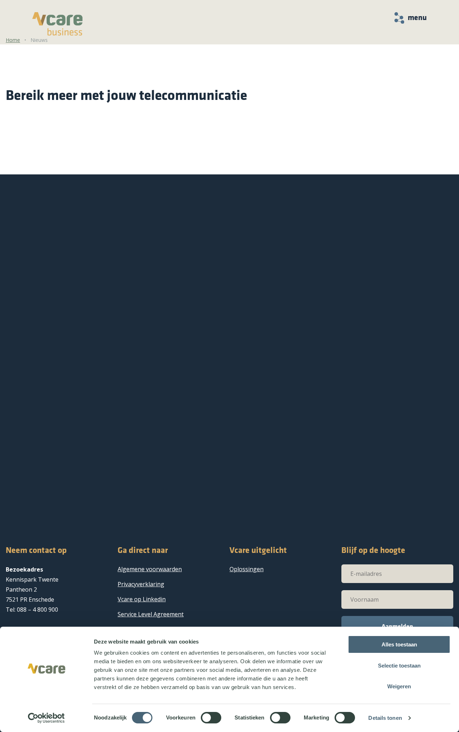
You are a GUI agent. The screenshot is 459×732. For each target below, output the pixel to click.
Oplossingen (247, 569)
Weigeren (399, 686)
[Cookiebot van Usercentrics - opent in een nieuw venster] (46, 718)
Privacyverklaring (141, 584)
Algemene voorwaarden (150, 569)
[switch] (211, 717)
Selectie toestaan (399, 666)
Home (13, 40)
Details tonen (385, 718)
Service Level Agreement (151, 614)
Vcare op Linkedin (142, 599)
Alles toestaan (399, 644)
